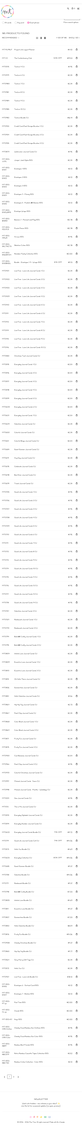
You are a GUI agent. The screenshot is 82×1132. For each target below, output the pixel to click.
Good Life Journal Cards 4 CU (25, 517)
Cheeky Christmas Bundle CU (25, 943)
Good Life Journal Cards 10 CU (26, 568)
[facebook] (35, 1117)
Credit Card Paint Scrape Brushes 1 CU (29, 126)
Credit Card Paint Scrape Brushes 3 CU (29, 143)
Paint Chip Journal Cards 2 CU (25, 764)
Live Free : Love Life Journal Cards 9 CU (29, 339)
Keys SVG (18, 1019)
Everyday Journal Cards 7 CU (25, 415)
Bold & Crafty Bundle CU (24, 892)
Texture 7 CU (19, 83)
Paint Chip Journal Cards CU (25, 713)
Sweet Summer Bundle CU (24, 866)
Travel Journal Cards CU (23, 483)
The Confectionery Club (23, 58)
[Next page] (18, 1077)
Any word (20, 22)
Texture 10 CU (20, 109)
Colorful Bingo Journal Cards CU (26, 441)
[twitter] (42, 1117)
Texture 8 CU (19, 92)
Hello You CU (19, 968)
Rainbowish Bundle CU (22, 883)
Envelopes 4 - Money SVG (24, 194)
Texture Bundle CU (21, 117)
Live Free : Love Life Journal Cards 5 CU (29, 305)
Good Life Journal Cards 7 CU (25, 543)
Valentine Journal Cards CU (24, 424)
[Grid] (37, 37)
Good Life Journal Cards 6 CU (25, 534)
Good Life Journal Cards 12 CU (26, 585)
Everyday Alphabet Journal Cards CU (28, 815)
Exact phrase (34, 22)
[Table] (45, 37)
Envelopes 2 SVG (20, 177)
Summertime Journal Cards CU (25, 687)
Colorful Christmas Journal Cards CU (28, 772)
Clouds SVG (18, 1011)
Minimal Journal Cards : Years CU (27, 781)
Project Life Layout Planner (24, 49)
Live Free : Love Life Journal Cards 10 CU (30, 347)
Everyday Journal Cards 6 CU (25, 407)
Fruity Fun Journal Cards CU (25, 738)
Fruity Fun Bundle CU (22, 934)
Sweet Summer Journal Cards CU (26, 449)
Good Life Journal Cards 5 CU (25, 526)
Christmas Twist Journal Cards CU (27, 356)
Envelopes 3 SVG (20, 185)
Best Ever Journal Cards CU (25, 475)
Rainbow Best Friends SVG (24, 1045)
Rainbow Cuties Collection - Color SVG (28, 1062)
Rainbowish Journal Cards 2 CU (26, 628)
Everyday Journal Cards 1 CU (25, 364)
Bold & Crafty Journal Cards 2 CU (27, 645)
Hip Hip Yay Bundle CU (23, 951)
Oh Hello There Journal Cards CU (27, 679)
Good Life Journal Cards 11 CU (25, 577)
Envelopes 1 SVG (20, 168)
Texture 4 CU (19, 66)
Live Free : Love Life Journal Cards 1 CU (29, 271)
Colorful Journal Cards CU (24, 432)
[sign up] (46, 1117)
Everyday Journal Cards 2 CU (25, 373)
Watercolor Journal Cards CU (25, 151)
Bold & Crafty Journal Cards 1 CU (27, 636)
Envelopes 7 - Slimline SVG (24, 994)
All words (8, 22)
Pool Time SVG (20, 1002)
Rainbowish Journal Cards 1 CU (25, 619)
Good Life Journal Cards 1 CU (25, 492)
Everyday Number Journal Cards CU (28, 823)
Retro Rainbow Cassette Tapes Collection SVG (31, 1053)
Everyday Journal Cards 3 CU (25, 381)
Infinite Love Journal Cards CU (25, 653)
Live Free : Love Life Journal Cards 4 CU (29, 296)
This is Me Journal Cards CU (25, 806)
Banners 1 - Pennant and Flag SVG (27, 220)
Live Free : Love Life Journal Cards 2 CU (29, 279)
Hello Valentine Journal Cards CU (27, 696)
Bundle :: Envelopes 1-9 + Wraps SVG (28, 262)
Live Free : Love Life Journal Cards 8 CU (29, 330)
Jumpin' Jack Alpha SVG (23, 160)
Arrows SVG (19, 237)
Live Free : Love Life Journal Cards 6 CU (29, 313)
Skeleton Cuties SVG (22, 245)
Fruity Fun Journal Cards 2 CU (26, 747)
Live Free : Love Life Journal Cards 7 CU (29, 322)
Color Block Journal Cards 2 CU (26, 730)
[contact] (50, 1117)
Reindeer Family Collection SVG (26, 254)
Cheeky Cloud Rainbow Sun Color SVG (28, 1036)
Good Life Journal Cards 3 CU (25, 509)
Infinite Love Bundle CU (23, 900)
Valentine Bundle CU (22, 875)
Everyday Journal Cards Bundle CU (27, 832)
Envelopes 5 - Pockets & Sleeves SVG (28, 202)
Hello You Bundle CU (22, 849)
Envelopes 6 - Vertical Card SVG (26, 985)
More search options (71, 22)
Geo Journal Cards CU (23, 798)
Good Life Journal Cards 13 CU (26, 594)
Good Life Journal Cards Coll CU (26, 840)
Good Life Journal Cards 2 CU (25, 500)
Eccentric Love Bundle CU (24, 909)
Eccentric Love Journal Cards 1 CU (27, 662)
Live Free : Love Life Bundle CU (26, 977)
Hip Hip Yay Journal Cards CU (25, 704)
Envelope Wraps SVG (22, 211)
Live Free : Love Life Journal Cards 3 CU (29, 288)
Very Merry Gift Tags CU (24, 960)
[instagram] (31, 1117)
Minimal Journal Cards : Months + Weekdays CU (32, 789)
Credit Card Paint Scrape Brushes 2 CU (29, 134)
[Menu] (78, 8)
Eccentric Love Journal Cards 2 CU (27, 670)
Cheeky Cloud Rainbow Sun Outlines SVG (29, 1028)
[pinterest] (38, 1117)
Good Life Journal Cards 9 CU (25, 560)
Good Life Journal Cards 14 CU (26, 602)
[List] (41, 37)
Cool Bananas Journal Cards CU (26, 755)
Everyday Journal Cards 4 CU (25, 390)
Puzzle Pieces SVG (21, 228)
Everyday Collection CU (23, 857)
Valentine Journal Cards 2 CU (25, 611)
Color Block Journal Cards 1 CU (26, 721)
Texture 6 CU (19, 75)
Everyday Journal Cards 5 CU (25, 398)
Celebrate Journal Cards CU (25, 466)
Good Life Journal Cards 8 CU (25, 551)
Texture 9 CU (19, 100)
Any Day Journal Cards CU (24, 458)
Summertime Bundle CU (23, 917)
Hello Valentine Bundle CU (24, 926)
